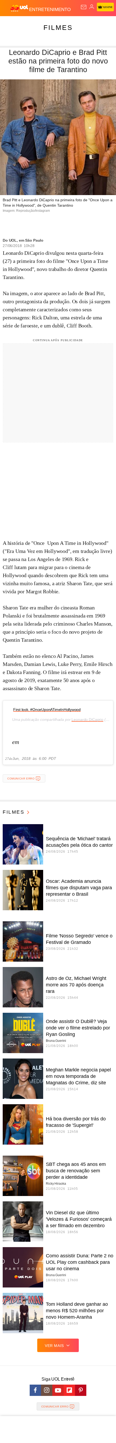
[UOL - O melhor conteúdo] (19, 8)
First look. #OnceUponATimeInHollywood (47, 709)
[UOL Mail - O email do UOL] (83, 7)
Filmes (58, 27)
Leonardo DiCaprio (87, 719)
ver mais (54, 1345)
